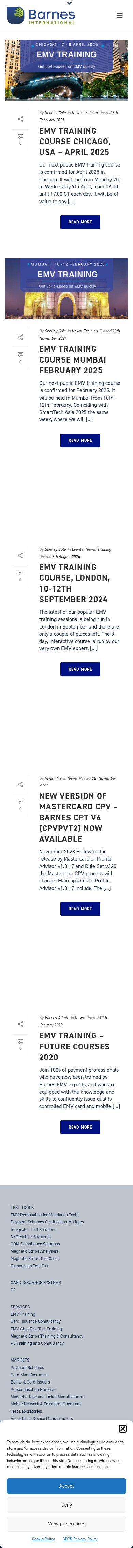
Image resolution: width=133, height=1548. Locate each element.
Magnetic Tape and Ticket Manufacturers (48, 1397)
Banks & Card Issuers (30, 1382)
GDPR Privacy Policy (80, 1539)
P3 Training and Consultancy (37, 1343)
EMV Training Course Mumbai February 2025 (72, 359)
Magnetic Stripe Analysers (35, 1251)
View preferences (66, 1523)
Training (91, 112)
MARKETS (20, 1360)
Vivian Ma (53, 778)
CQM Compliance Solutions (35, 1244)
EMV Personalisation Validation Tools (44, 1215)
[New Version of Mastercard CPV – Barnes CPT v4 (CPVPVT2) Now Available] (66, 735)
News (77, 112)
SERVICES (20, 1307)
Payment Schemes (27, 1367)
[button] (122, 1428)
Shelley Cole (55, 112)
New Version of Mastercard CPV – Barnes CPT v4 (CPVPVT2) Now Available (78, 817)
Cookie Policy (43, 1539)
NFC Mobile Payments (31, 1237)
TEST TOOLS (22, 1207)
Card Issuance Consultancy (36, 1321)
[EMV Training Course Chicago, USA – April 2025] (66, 70)
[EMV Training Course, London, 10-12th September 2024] (66, 506)
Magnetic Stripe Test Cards (35, 1258)
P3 (13, 1290)
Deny (66, 1504)
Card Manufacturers (29, 1375)
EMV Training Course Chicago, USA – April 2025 (75, 141)
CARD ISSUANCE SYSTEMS (36, 1282)
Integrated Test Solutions (33, 1229)
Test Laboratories (26, 1411)
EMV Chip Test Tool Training (36, 1329)
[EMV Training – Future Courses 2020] (66, 975)
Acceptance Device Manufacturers (42, 1419)
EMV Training (23, 1314)
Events (77, 549)
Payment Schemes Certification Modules (47, 1222)
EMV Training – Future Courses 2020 (74, 1046)
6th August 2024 (66, 556)
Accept (66, 1486)
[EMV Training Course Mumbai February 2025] (66, 288)
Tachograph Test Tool (30, 1266)
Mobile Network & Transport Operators (46, 1404)
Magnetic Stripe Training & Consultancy (47, 1336)
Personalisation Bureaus (33, 1389)
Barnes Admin (57, 1018)
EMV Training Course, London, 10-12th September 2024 (74, 583)
